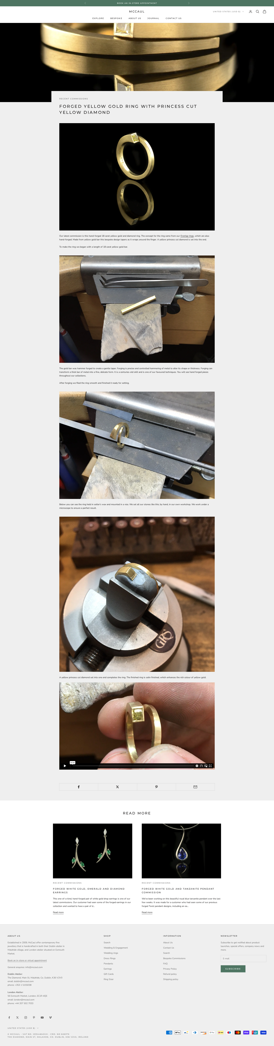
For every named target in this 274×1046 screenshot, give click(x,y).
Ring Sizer (109, 979)
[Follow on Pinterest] (34, 1017)
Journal (153, 18)
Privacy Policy (170, 968)
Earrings (108, 968)
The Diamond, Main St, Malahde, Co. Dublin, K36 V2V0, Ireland (48, 1037)
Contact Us (174, 18)
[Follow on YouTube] (42, 1017)
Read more (58, 912)
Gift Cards (109, 974)
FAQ (165, 963)
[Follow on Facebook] (9, 1017)
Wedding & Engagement (116, 947)
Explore (98, 18)
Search (107, 942)
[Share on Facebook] (78, 786)
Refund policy (170, 974)
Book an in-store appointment (137, 3)
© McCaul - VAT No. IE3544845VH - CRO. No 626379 (38, 1034)
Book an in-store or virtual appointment (27, 960)
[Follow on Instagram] (25, 1017)
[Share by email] (195, 786)
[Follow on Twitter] (17, 1017)
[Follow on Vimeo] (50, 1017)
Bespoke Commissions (174, 958)
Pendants (108, 963)
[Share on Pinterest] (156, 786)
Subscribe (233, 968)
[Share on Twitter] (117, 786)
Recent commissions (73, 99)
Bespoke (116, 18)
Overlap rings (187, 235)
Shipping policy (170, 979)
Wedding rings (111, 953)
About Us (135, 18)
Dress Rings (110, 958)
